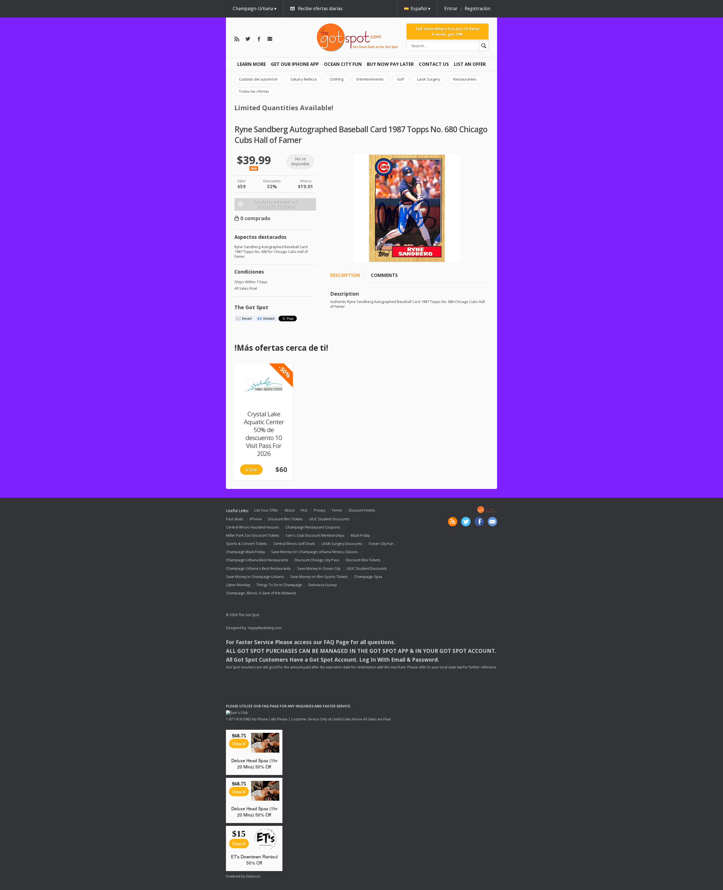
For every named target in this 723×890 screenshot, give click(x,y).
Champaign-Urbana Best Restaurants (257, 560)
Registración (477, 9)
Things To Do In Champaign (279, 584)
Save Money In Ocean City (318, 568)
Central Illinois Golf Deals (294, 543)
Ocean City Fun (343, 64)
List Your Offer (266, 510)
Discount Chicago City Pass (317, 560)
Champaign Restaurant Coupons (313, 527)
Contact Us (434, 64)
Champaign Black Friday (245, 551)
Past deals (234, 519)
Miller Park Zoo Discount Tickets (252, 535)
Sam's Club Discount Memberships (315, 535)
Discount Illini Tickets (285, 519)
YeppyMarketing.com (265, 627)
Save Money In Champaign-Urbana (255, 576)
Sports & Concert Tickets (246, 543)
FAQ (304, 510)
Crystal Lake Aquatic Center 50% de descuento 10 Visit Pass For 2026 (264, 434)
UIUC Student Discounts (329, 519)
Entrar (451, 9)
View (251, 469)
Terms (337, 510)
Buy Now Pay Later (390, 64)
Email (247, 318)
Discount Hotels (362, 510)
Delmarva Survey (322, 584)
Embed (269, 318)
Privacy (319, 510)
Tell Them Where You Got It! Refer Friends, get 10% (447, 31)
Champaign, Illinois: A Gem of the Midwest (261, 593)
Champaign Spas (368, 576)
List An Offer (470, 64)
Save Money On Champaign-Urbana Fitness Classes (314, 551)
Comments (384, 275)
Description (345, 275)
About (289, 510)
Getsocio (253, 876)
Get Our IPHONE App (295, 64)
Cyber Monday (238, 584)
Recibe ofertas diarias (320, 9)
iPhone (256, 519)
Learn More (251, 64)
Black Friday (360, 535)
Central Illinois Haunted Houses (252, 527)
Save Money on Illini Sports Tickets (319, 576)
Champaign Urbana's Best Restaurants (258, 568)
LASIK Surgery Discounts (341, 543)
